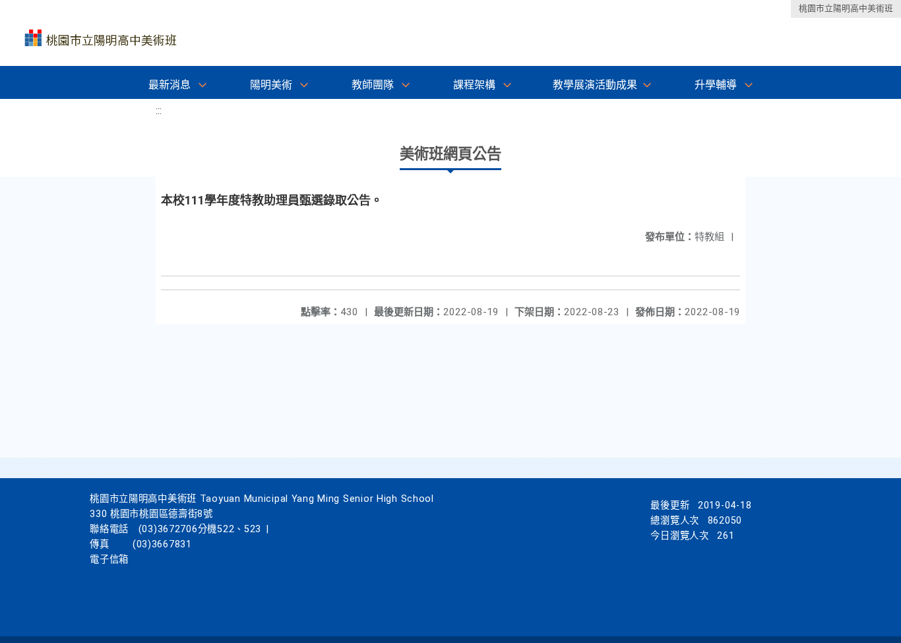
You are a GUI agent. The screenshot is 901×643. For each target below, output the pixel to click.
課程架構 (474, 84)
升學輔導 (716, 84)
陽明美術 (271, 84)
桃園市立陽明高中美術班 (846, 8)
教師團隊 (373, 84)
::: (159, 110)
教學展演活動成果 (595, 84)
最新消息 (169, 84)
